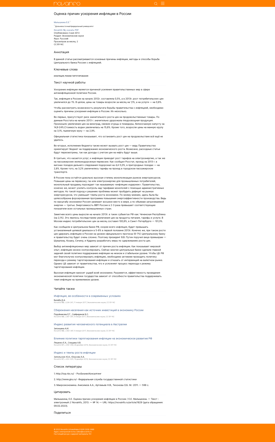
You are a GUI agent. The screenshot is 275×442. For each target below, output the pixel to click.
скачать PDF (72, 30)
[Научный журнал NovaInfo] (103, 3)
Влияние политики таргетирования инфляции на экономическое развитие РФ (103, 338)
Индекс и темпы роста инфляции (75, 352)
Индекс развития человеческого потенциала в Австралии (90, 324)
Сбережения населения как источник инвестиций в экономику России (99, 310)
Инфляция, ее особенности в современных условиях (87, 295)
